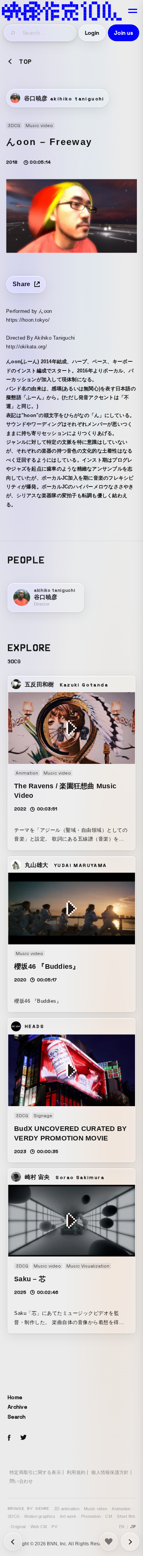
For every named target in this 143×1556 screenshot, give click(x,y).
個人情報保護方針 (110, 1472)
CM (108, 1516)
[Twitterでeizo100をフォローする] (23, 1438)
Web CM (39, 1526)
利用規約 (76, 1472)
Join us (123, 32)
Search (17, 1416)
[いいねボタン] (108, 1541)
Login (92, 32)
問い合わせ (21, 1481)
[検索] (13, 33)
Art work (68, 1516)
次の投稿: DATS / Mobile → (13, 1541)
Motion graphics (39, 1516)
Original (18, 1526)
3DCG (14, 1516)
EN (122, 1526)
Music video (95, 1508)
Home (15, 1397)
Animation (121, 1508)
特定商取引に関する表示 (35, 1472)
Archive (17, 1406)
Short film (126, 1516)
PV (54, 1526)
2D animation (66, 1508)
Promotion (91, 1516)
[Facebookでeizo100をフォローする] (9, 1439)
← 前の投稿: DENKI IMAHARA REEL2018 (130, 1541)
